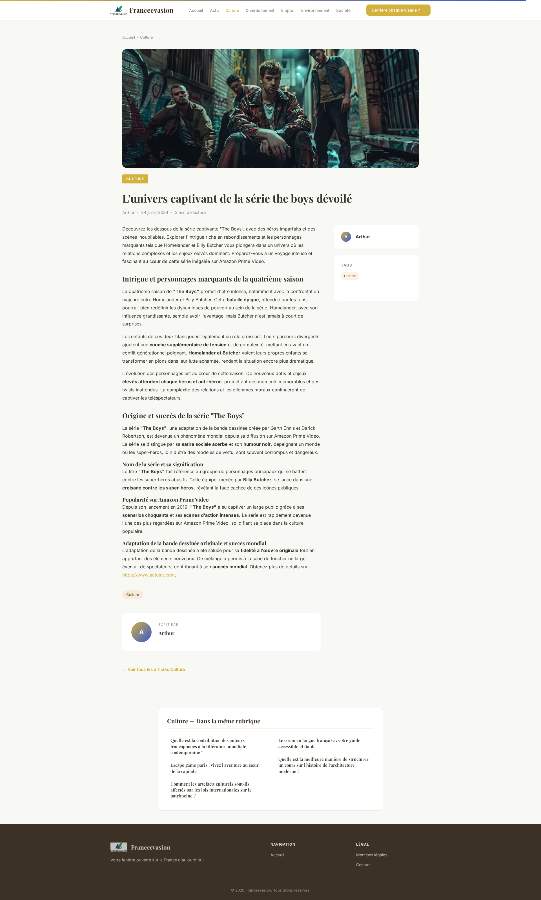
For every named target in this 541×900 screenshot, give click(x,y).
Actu (214, 10)
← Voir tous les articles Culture (153, 669)
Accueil (196, 10)
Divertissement (260, 10)
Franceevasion (151, 10)
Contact (363, 864)
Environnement (315, 10)
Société (343, 10)
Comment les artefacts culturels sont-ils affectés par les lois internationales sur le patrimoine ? (211, 790)
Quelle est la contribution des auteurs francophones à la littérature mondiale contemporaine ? (208, 746)
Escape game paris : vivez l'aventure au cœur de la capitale (214, 768)
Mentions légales (371, 854)
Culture (232, 10)
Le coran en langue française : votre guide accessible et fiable (319, 743)
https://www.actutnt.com (148, 575)
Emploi (287, 10)
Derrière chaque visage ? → (398, 10)
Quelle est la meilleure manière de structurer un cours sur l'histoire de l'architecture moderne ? (323, 765)
